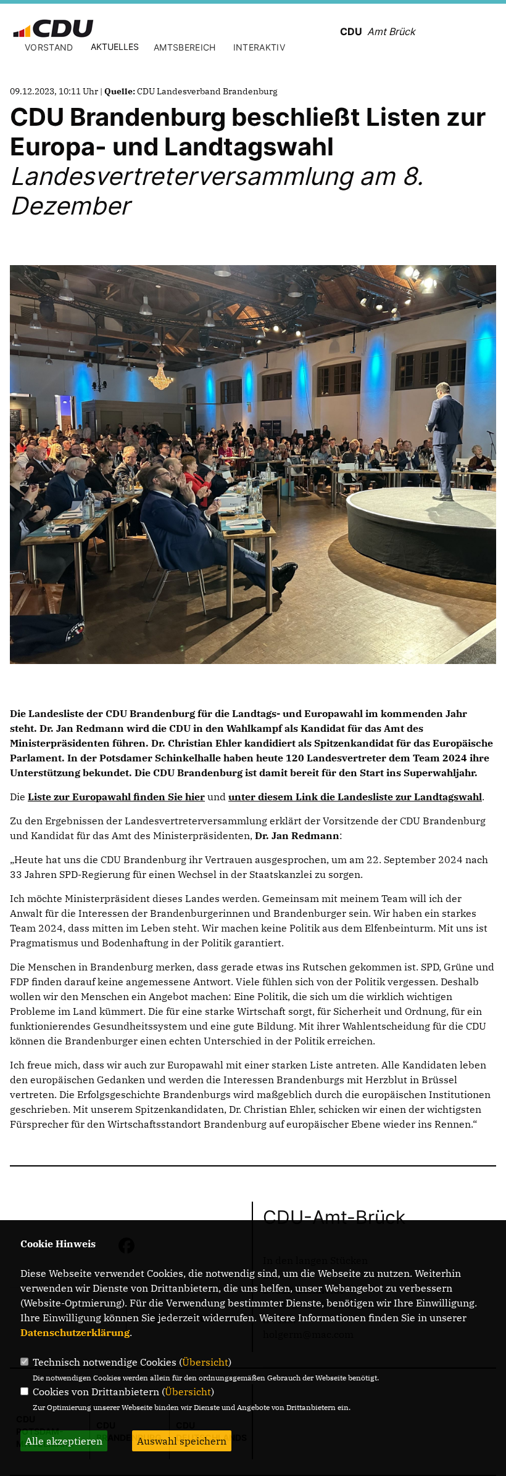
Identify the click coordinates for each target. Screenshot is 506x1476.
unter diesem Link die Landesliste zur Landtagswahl (355, 796)
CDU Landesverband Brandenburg (207, 91)
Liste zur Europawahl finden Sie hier (116, 796)
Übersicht (205, 1362)
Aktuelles (115, 46)
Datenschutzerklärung (75, 1332)
